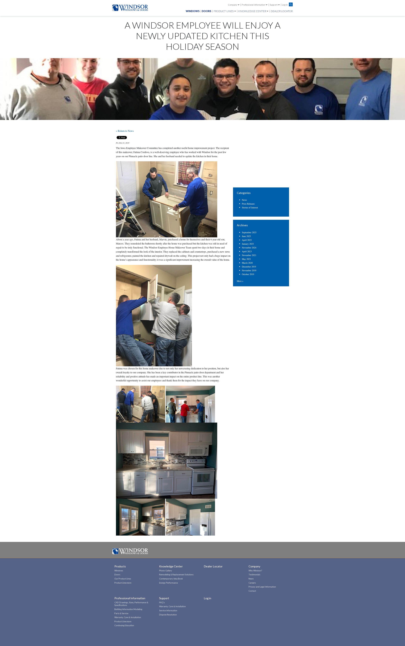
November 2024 (249, 247)
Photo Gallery (165, 570)
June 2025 (246, 236)
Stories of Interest (250, 207)
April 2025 (247, 239)
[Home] (131, 8)
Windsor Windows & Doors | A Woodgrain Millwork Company (130, 551)
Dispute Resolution (168, 614)
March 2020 (247, 262)
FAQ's (162, 602)
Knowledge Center (252, 11)
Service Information (168, 610)
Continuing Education (124, 625)
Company (232, 5)
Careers (252, 583)
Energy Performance (168, 583)
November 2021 (249, 255)
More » (240, 281)
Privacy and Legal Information (262, 586)
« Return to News (125, 130)
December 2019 (249, 266)
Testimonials (254, 574)
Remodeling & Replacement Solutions (176, 574)
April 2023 (247, 251)
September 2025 (249, 232)
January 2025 (248, 243)
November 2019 (249, 270)
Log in (285, 4)
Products (120, 566)
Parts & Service (121, 613)
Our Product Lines (122, 578)
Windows (192, 11)
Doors (206, 11)
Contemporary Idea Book (171, 578)
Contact (252, 591)
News (244, 199)
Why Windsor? (255, 570)
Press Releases (248, 203)
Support (273, 5)
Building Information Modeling (128, 609)
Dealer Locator (282, 11)
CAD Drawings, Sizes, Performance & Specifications (131, 604)
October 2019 (248, 274)
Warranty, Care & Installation (127, 617)
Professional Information (253, 5)
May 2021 (246, 258)
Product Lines (224, 11)
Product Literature (122, 583)
